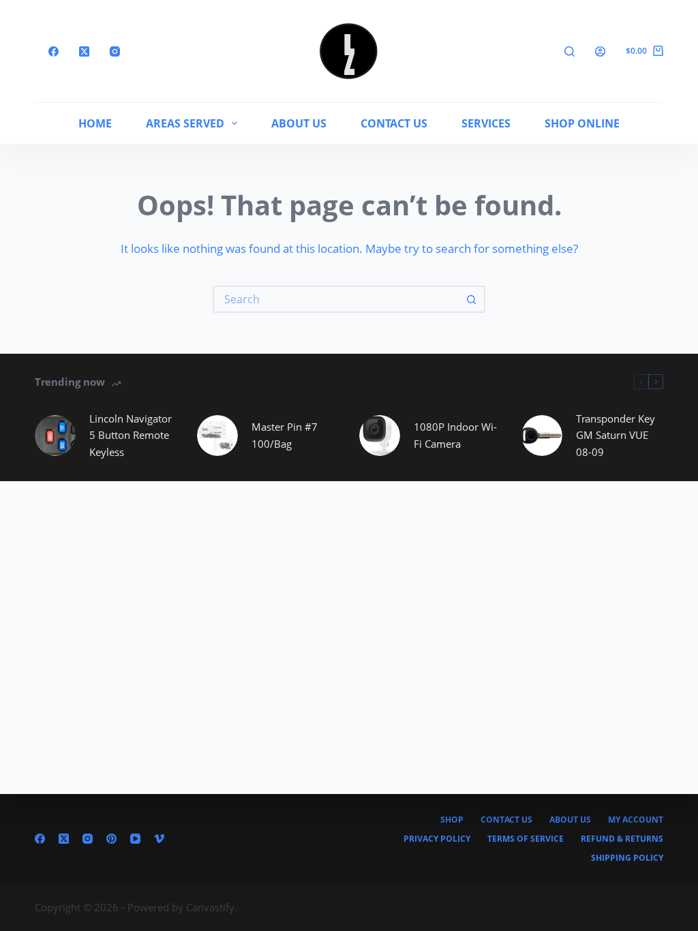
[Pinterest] (111, 839)
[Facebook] (53, 51)
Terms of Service (525, 839)
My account (635, 819)
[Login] (600, 51)
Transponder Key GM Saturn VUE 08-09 (615, 435)
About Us (299, 123)
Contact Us (394, 123)
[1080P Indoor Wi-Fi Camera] (379, 435)
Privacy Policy (437, 839)
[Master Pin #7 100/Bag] (217, 435)
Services (486, 123)
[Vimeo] (159, 839)
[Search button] (471, 299)
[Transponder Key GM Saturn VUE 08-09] (541, 435)
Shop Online (582, 123)
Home (95, 123)
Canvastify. (211, 907)
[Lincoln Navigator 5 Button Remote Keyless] (55, 435)
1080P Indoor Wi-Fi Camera (455, 435)
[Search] (569, 51)
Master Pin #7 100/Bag (285, 435)
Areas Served (185, 123)
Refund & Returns (622, 839)
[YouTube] (135, 839)
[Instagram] (115, 51)
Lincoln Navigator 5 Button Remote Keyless (130, 435)
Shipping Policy (627, 858)
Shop (452, 819)
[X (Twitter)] (84, 51)
